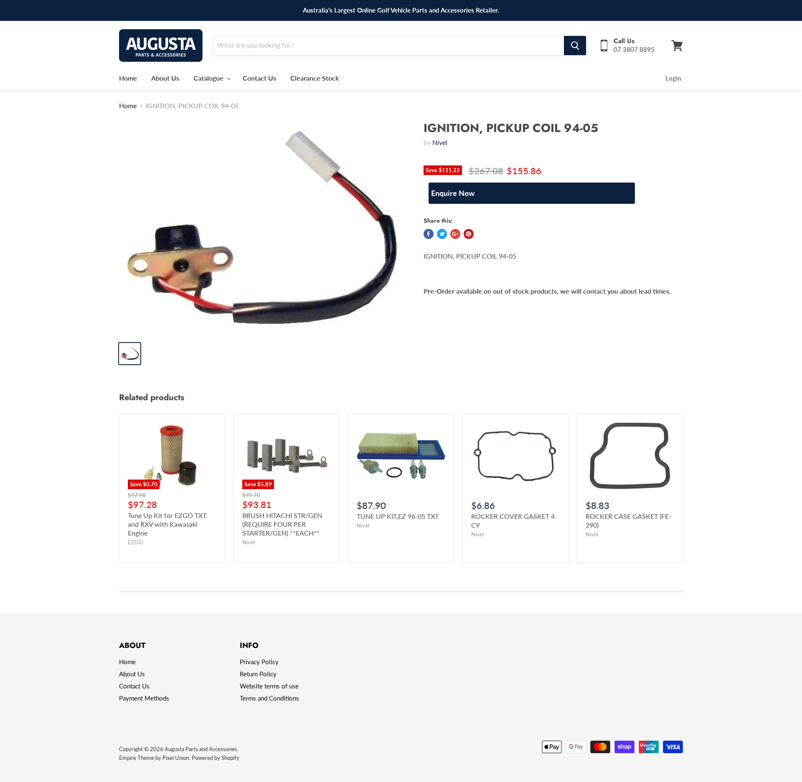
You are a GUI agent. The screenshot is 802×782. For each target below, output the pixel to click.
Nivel (439, 142)
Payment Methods (144, 698)
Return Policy (258, 674)
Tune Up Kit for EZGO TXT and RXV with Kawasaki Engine (167, 524)
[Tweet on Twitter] (442, 234)
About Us (165, 78)
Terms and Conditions (269, 698)
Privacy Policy (259, 661)
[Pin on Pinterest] (469, 234)
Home (128, 78)
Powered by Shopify (215, 757)
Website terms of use (269, 686)
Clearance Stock (314, 78)
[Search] (575, 45)
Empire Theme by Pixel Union (154, 757)
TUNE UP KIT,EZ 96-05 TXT (398, 516)
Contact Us (259, 78)
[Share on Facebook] (429, 234)
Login (673, 78)
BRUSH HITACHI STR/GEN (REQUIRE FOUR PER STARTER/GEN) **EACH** (282, 524)
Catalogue (209, 78)
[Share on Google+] (455, 234)
